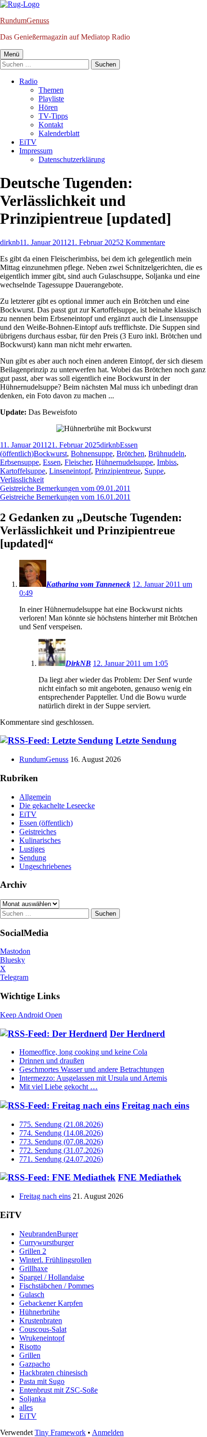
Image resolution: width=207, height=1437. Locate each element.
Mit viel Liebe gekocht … (58, 1087)
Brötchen (130, 453)
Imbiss (167, 462)
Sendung (32, 858)
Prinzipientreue (118, 471)
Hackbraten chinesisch (53, 1373)
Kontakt (51, 125)
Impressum (35, 151)
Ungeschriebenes (45, 866)
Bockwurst (50, 453)
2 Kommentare (142, 242)
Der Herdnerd (137, 1034)
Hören (48, 107)
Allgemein (35, 797)
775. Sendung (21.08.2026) (61, 1124)
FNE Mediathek (149, 1177)
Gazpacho (34, 1364)
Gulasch (31, 1294)
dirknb (10, 242)
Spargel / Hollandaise (51, 1277)
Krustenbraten (40, 1320)
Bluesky (12, 960)
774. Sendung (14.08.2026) (61, 1133)
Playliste (51, 99)
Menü (11, 54)
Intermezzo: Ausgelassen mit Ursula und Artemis (93, 1078)
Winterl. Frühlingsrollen (55, 1260)
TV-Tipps (53, 116)
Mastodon (15, 951)
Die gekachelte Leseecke (57, 805)
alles (26, 1407)
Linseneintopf (70, 471)
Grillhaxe (33, 1268)
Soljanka (32, 1399)
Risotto (30, 1346)
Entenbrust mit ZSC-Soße (58, 1390)
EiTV (28, 142)
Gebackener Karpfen (51, 1303)
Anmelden (108, 1432)
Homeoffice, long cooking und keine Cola (83, 1052)
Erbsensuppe (19, 462)
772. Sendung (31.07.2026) (61, 1150)
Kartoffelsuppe (22, 471)
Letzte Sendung (146, 740)
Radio (28, 81)
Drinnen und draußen (51, 1061)
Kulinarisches (40, 840)
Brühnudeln (166, 453)
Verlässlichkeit (22, 479)
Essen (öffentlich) (46, 823)
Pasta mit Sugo (42, 1381)
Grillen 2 (32, 1251)
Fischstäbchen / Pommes (56, 1286)
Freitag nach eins (155, 1105)
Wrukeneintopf (42, 1338)
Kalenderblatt (59, 133)
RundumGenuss (24, 20)
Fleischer (78, 462)
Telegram (14, 977)
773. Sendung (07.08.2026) (61, 1142)
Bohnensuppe (92, 453)
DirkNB (78, 663)
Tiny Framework (60, 1432)
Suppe (154, 471)
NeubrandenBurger (48, 1234)
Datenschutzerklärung (72, 159)
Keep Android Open (31, 1015)
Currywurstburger (46, 1242)
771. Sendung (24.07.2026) (61, 1159)
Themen (51, 90)
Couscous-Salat (42, 1329)
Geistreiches (37, 831)
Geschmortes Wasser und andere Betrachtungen (91, 1069)
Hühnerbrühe (39, 1312)
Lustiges (32, 849)
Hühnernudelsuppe (124, 462)
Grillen (29, 1355)
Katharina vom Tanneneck (88, 584)
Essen (52, 462)
